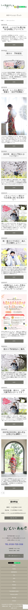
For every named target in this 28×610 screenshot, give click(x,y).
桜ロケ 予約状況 (14, 53)
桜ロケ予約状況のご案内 (14, 349)
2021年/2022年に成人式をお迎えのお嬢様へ (14, 433)
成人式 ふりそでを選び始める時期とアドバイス (14, 28)
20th (14, 578)
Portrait (14, 584)
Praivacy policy (14, 594)
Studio (14, 588)
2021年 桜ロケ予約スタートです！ (14, 155)
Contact (14, 600)
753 (14, 575)
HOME (2, 20)
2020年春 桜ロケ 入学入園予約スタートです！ (14, 391)
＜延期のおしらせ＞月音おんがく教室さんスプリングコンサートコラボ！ (14, 287)
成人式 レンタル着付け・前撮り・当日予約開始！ (14, 91)
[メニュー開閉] (26, 7)
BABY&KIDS (14, 572)
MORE (14, 44)
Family (14, 568)
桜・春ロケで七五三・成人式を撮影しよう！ (14, 242)
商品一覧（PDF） (14, 517)
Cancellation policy (14, 591)
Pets (14, 581)
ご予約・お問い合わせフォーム (14, 555)
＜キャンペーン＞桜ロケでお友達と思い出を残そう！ (14, 198)
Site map (14, 597)
